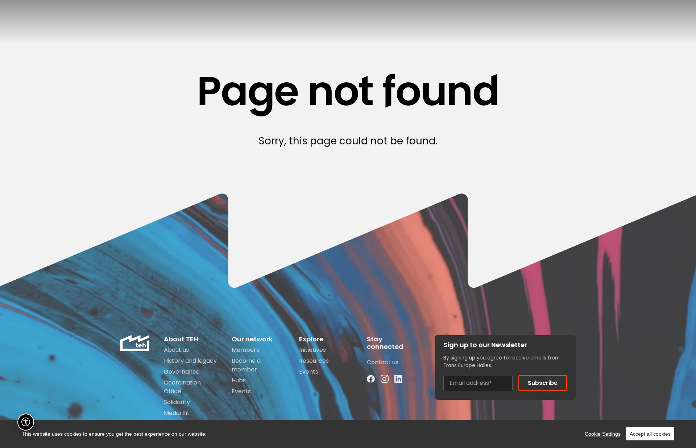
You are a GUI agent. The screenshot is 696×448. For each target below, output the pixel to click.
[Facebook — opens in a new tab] (371, 379)
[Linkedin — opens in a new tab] (398, 379)
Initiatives (312, 350)
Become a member (246, 365)
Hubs (239, 380)
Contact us (382, 362)
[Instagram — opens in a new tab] (385, 379)
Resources (314, 361)
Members (245, 350)
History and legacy (190, 361)
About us (176, 350)
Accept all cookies (650, 434)
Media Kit (177, 413)
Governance (182, 371)
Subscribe (543, 383)
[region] (348, 434)
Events (241, 391)
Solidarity (177, 402)
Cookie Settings (603, 434)
